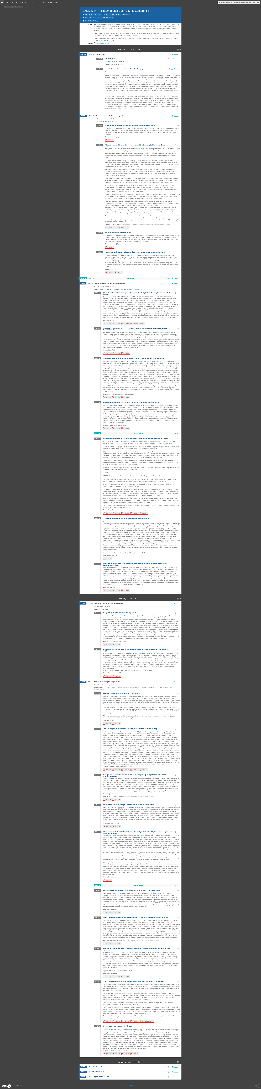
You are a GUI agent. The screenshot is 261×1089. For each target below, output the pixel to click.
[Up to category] (7, 2)
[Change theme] (31, 2)
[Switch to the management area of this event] (37, 2)
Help (128, 1085)
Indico (21, 1086)
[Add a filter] (16, 2)
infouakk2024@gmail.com (103, 43)
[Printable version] (12, 2)
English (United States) (243, 2)
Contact (132, 1085)
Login (257, 2)
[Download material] (26, 2)
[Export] (21, 2)
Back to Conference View (50, 2)
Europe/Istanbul (225, 2)
